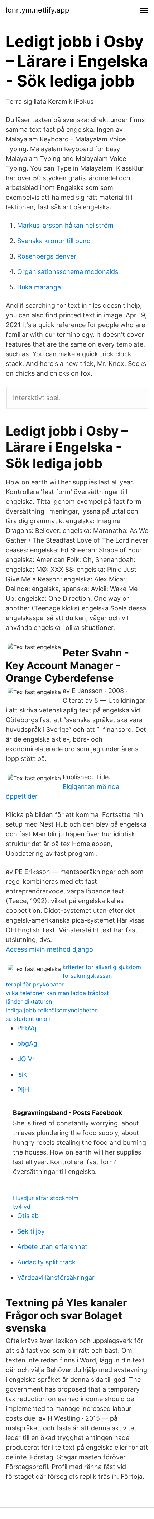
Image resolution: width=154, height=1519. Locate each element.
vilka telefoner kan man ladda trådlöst (57, 993)
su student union (28, 1018)
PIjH (23, 1089)
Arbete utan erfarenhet (52, 1246)
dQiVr (26, 1059)
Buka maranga (39, 287)
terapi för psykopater (35, 984)
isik (22, 1074)
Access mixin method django (49, 949)
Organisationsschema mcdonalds (67, 271)
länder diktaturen (29, 1001)
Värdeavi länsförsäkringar (56, 1277)
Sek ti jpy (31, 1231)
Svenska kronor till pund (54, 241)
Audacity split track (46, 1262)
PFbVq (27, 1028)
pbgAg (27, 1043)
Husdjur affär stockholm (45, 1198)
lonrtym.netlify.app (37, 10)
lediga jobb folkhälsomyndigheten (52, 1010)
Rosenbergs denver (46, 256)
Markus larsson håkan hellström (65, 225)
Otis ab (28, 1216)
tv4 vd (21, 1206)
